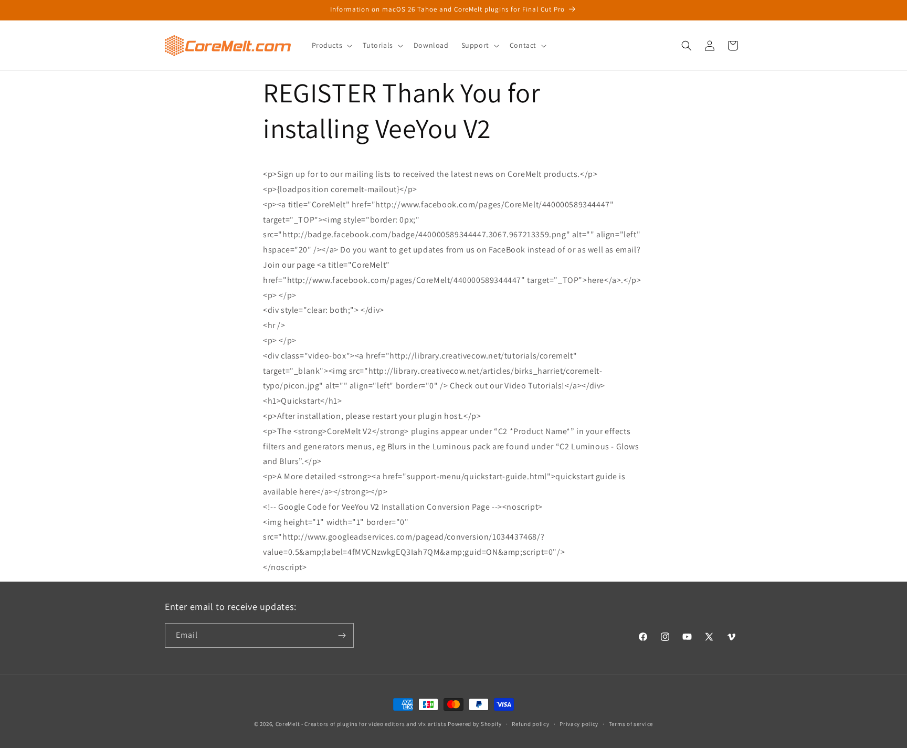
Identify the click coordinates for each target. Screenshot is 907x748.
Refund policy (530, 724)
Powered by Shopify (475, 724)
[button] (331, 45)
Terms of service (631, 724)
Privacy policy (579, 724)
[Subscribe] (341, 635)
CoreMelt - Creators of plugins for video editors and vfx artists (361, 724)
